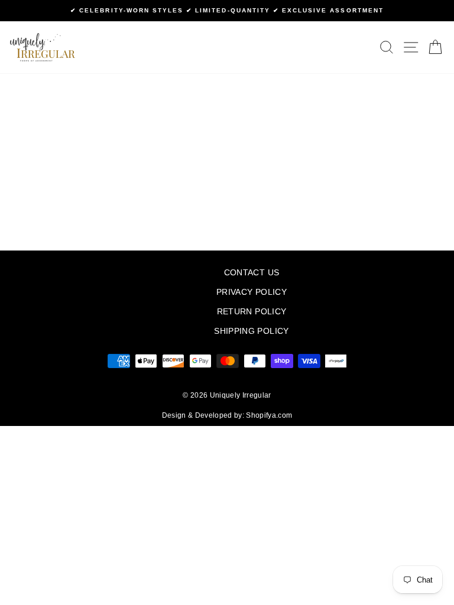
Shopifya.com (269, 415)
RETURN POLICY (251, 311)
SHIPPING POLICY (251, 331)
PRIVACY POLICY (251, 292)
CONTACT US (251, 272)
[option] (227, 10)
